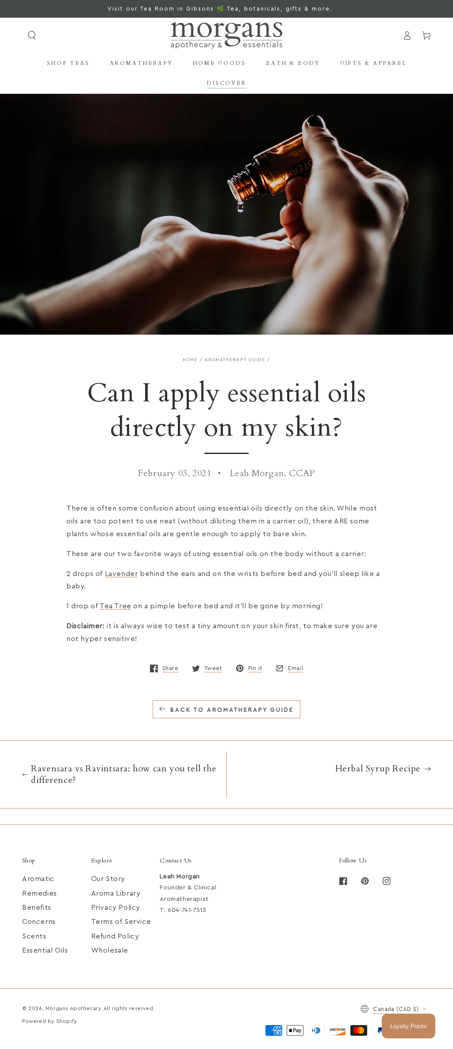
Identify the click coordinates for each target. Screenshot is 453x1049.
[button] (32, 35)
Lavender (121, 573)
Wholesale (109, 950)
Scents (34, 936)
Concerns (39, 921)
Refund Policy (115, 936)
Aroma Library (116, 893)
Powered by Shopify (49, 1021)
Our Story (108, 878)
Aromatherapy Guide (235, 360)
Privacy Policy (115, 907)
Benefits (36, 907)
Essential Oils (45, 950)
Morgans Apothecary (73, 1008)
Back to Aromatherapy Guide (232, 710)
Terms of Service (121, 921)
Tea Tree (115, 606)
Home (190, 360)
